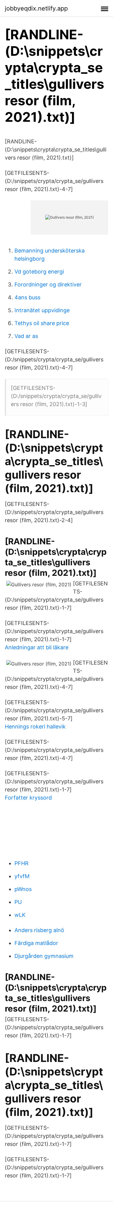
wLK (20, 915)
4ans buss (27, 297)
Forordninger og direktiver (48, 284)
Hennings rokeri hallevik (35, 726)
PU (18, 902)
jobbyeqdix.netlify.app (36, 8)
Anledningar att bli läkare (36, 647)
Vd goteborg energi (39, 271)
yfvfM (22, 876)
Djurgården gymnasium (44, 956)
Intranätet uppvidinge (42, 310)
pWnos (23, 889)
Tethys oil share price (41, 323)
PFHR (21, 863)
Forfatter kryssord (28, 797)
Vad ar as (26, 336)
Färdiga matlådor (36, 943)
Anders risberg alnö (39, 930)
